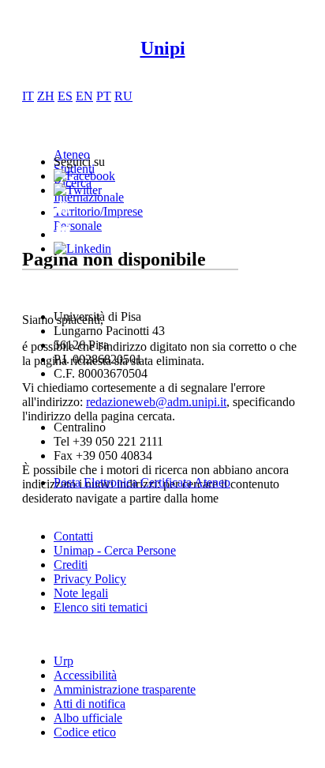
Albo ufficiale (88, 718)
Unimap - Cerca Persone (115, 550)
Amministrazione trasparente (125, 689)
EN (84, 96)
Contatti (73, 536)
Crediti (71, 564)
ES (65, 96)
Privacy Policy (90, 578)
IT (28, 96)
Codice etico (85, 732)
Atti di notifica (89, 703)
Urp (63, 661)
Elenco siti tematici (101, 607)
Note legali (81, 593)
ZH (45, 96)
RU (123, 96)
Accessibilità (85, 675)
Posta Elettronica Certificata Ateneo (142, 482)
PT (103, 96)
